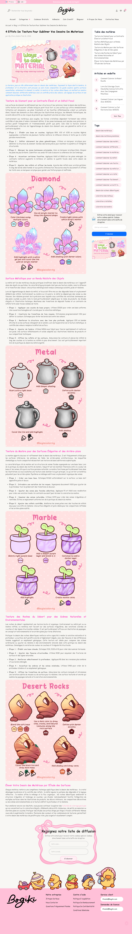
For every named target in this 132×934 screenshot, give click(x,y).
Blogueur (80, 19)
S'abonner (109, 234)
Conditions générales (81, 910)
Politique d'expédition (81, 899)
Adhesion (55, 19)
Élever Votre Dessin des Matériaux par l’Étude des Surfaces (109, 62)
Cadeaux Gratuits (41, 19)
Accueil (12, 19)
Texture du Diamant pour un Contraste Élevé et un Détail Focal (109, 37)
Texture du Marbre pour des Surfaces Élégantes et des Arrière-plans (109, 48)
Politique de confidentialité (83, 906)
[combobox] (11, 1)
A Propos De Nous (94, 19)
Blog (15, 25)
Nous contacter (52, 902)
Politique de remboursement (84, 902)
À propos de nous (52, 899)
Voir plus (117, 116)
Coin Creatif (68, 19)
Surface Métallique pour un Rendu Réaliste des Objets (107, 43)
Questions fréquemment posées (58, 906)
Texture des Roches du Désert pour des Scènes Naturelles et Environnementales (108, 55)
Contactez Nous (112, 19)
